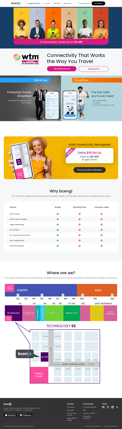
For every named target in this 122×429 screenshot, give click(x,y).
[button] (34, 3)
